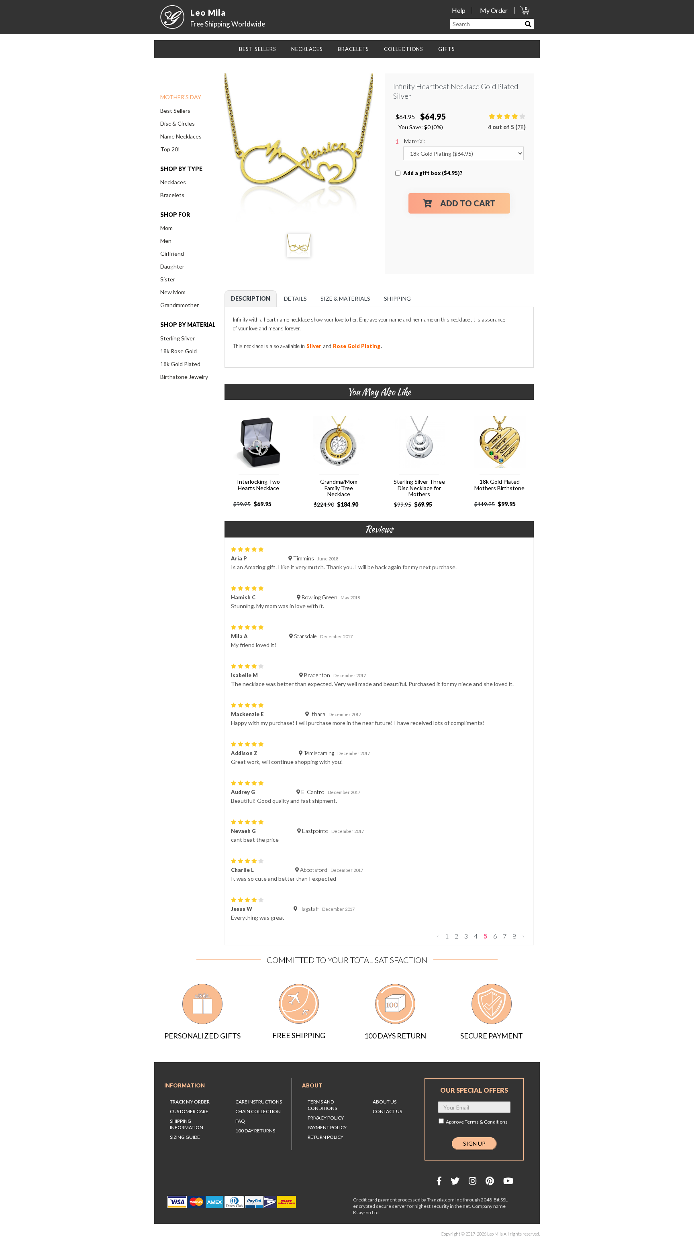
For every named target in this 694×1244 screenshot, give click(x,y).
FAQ (240, 1121)
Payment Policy (327, 1127)
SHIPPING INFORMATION (186, 1124)
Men (165, 240)
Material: (414, 141)
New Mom (173, 292)
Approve (477, 1122)
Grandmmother (179, 304)
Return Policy (325, 1137)
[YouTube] (508, 1180)
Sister (167, 279)
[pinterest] (490, 1180)
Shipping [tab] (397, 298)
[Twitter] (455, 1180)
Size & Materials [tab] (345, 298)
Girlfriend (172, 253)
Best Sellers (175, 110)
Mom (166, 227)
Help (458, 10)
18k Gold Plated (180, 363)
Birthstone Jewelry (184, 376)
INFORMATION (184, 1085)
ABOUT (312, 1085)
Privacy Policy (326, 1118)
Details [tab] (295, 298)
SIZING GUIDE (185, 1137)
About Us (384, 1102)
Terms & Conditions (486, 1122)
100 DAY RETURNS (255, 1131)
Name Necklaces (181, 136)
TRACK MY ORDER (190, 1102)
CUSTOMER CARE (189, 1111)
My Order (494, 10)
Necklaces (173, 182)
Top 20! (170, 149)
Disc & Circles (177, 123)
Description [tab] (250, 298)
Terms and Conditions (322, 1105)
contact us (387, 1111)
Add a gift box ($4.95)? (433, 173)
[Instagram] (472, 1180)
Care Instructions (258, 1102)
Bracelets (172, 194)
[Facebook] (439, 1180)
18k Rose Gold (178, 351)
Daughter (172, 266)
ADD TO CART (468, 203)
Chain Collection (258, 1111)
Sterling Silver (177, 338)
